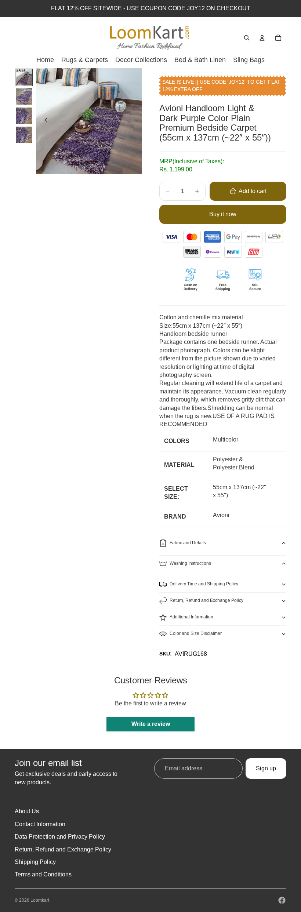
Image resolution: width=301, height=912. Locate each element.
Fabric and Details (188, 542)
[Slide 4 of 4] (24, 135)
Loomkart (39, 900)
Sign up (266, 768)
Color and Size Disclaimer (196, 633)
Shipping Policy (35, 862)
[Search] (247, 38)
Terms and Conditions (43, 874)
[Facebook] (282, 900)
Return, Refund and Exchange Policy (206, 600)
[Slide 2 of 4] (24, 96)
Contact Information (40, 824)
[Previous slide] (44, 121)
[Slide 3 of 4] (24, 116)
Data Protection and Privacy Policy (60, 836)
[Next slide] (134, 121)
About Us (27, 811)
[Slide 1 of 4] (24, 77)
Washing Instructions (190, 563)
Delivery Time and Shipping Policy (204, 583)
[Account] (262, 38)
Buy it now (222, 214)
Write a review (150, 724)
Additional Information (191, 616)
